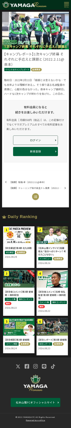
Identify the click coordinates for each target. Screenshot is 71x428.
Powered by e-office (35, 420)
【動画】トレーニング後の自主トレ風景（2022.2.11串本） (38, 188)
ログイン (35, 140)
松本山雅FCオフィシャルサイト (35, 402)
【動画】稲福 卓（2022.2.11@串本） (27, 182)
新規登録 (35, 151)
